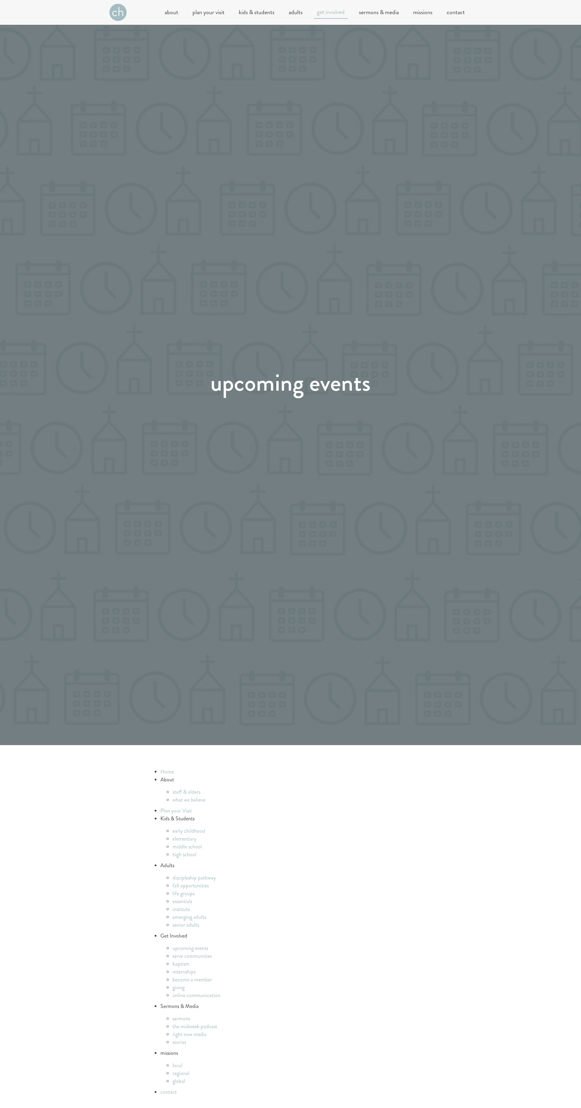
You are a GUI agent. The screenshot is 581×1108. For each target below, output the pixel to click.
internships (183, 972)
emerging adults (189, 917)
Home (167, 772)
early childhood (188, 831)
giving (178, 987)
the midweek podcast (194, 1026)
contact (456, 12)
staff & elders (186, 792)
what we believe (188, 800)
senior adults (185, 925)
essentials (182, 901)
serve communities (192, 956)
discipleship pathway (194, 878)
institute (181, 909)
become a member (192, 980)
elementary (184, 839)
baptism (180, 964)
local (177, 1065)
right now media (189, 1034)
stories (179, 1042)
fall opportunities (190, 886)
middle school (187, 847)
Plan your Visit (208, 12)
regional (180, 1073)
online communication (196, 995)
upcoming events (190, 948)
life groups (183, 893)
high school (184, 854)
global (178, 1081)
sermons (181, 1018)
